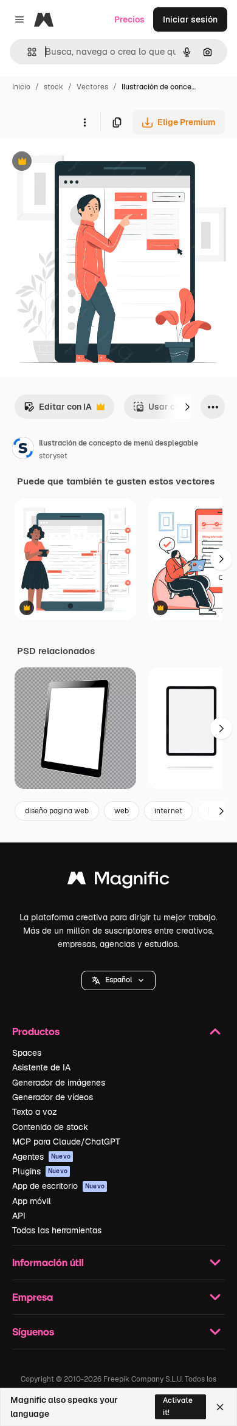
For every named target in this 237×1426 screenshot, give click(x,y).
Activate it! (178, 1406)
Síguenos (33, 1331)
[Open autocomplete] (27, 52)
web (121, 811)
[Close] (220, 1407)
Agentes (41, 1156)
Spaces (26, 1052)
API (19, 1215)
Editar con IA (58, 410)
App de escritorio (58, 1185)
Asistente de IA (41, 1067)
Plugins (39, 1171)
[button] (118, 980)
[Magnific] (118, 881)
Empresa (32, 1296)
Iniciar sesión (190, 19)
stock (53, 87)
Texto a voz (34, 1111)
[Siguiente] (187, 406)
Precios (129, 19)
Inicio (21, 87)
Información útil (48, 1262)
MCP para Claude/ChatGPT (66, 1141)
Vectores (92, 87)
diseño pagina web (57, 811)
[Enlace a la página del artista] (23, 450)
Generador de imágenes (58, 1082)
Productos (36, 1031)
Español (118, 980)
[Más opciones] (84, 122)
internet (168, 811)
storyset (53, 456)
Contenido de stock (50, 1126)
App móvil (31, 1201)
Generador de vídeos (52, 1097)
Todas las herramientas (56, 1230)
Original (78, 162)
